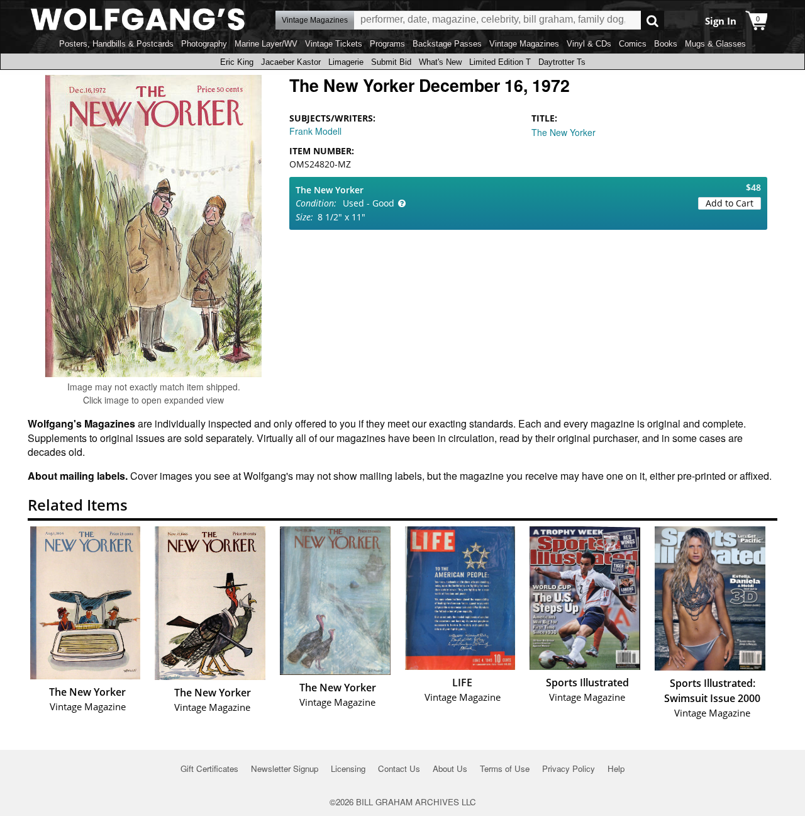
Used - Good (368, 203)
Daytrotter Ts (562, 62)
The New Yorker (563, 132)
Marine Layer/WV (266, 43)
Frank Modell (315, 131)
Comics (633, 43)
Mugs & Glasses (715, 43)
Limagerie (346, 62)
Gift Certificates (209, 768)
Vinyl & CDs (589, 43)
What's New (440, 62)
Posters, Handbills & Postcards (116, 43)
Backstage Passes (447, 43)
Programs (387, 43)
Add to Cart (729, 203)
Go (652, 20)
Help (616, 768)
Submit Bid (391, 62)
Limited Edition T (500, 62)
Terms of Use (505, 768)
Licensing (348, 768)
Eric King (236, 62)
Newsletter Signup (284, 768)
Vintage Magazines (524, 43)
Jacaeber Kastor (291, 62)
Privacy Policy (568, 768)
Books (665, 43)
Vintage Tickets (333, 43)
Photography (204, 43)
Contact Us (399, 768)
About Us (450, 768)
